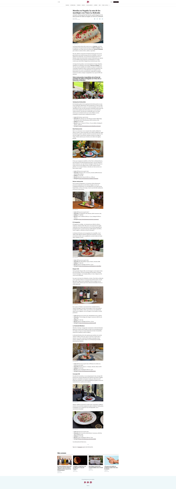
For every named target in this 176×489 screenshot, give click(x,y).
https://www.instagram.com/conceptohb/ (87, 439)
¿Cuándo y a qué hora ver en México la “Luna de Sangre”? (79, 468)
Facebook (80, 447)
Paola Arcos (75, 18)
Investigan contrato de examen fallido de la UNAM (96, 467)
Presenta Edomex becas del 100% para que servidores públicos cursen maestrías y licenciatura (64, 468)
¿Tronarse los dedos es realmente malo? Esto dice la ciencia (111, 468)
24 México (59, 471)
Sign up (88, 485)
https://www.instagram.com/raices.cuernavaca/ (89, 219)
